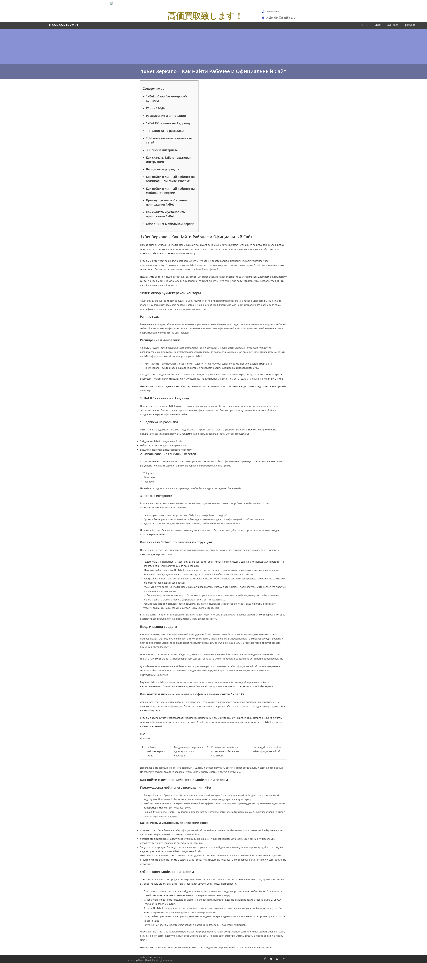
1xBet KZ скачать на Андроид (168, 123)
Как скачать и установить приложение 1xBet (165, 214)
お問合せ (410, 25)
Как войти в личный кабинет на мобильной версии (170, 191)
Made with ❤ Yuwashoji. (151, 957)
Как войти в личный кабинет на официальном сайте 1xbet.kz (170, 179)
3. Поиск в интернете (162, 150)
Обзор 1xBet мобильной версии (170, 224)
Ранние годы (155, 108)
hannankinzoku (64, 25)
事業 (378, 25)
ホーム (365, 25)
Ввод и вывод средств (162, 169)
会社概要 (392, 25)
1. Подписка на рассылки (165, 131)
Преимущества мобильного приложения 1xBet (167, 202)
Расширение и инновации (166, 116)
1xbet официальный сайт (180, 244)
